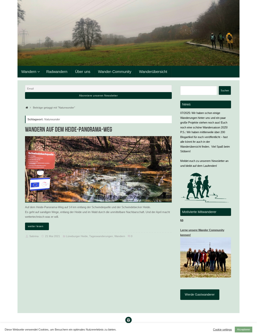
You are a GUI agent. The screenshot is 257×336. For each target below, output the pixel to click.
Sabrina (34, 236)
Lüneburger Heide (77, 236)
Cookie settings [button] (222, 329)
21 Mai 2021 (52, 236)
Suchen (225, 90)
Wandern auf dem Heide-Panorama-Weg (68, 129)
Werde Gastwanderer (200, 294)
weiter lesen (35, 226)
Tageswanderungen (101, 236)
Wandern (119, 236)
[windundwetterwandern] (128, 320)
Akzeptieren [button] (243, 329)
